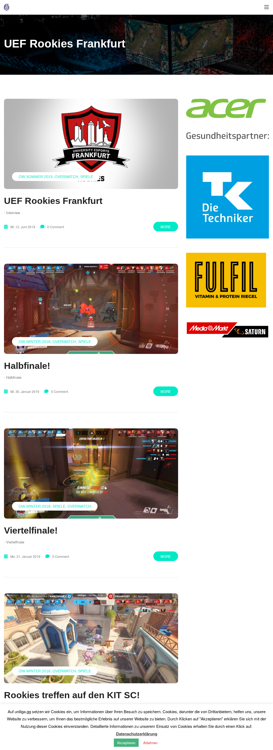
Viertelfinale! (31, 530)
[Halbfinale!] (91, 309)
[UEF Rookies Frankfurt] (91, 144)
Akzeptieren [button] (126, 742)
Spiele (86, 177)
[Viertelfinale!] (91, 473)
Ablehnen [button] (150, 742)
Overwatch (66, 177)
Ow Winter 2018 (34, 342)
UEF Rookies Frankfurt (53, 201)
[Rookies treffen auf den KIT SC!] (91, 638)
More (165, 226)
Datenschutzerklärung (136, 734)
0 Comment (55, 226)
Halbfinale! (27, 366)
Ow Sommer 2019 (36, 177)
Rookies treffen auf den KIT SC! (72, 695)
